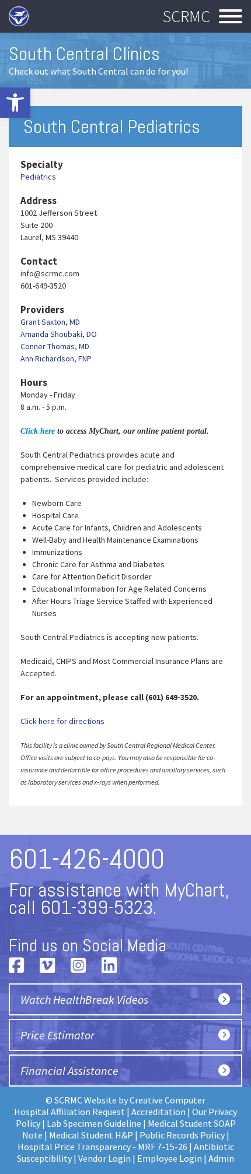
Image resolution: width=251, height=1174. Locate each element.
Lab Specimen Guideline (94, 1123)
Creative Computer (167, 1100)
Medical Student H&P (91, 1135)
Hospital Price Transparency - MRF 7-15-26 (102, 1146)
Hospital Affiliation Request (69, 1111)
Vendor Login (104, 1158)
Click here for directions (62, 721)
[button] (15, 102)
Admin (221, 1158)
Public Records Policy (182, 1135)
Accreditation (158, 1111)
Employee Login (169, 1158)
